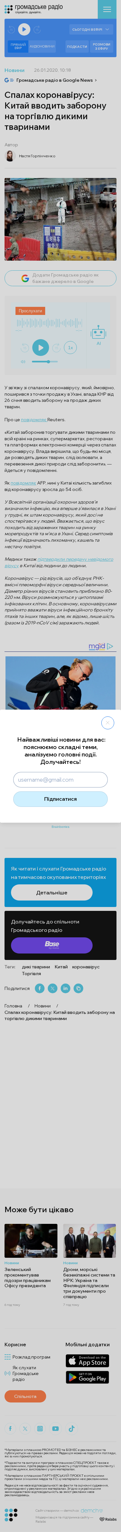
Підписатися (60, 799)
